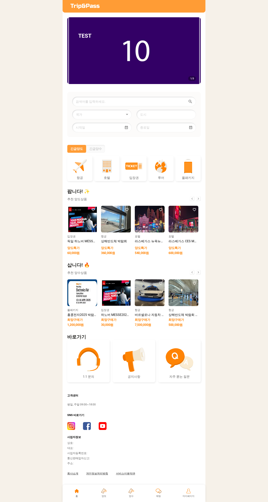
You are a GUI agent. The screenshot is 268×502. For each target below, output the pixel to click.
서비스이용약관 (125, 473)
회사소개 (72, 473)
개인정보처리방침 (97, 473)
